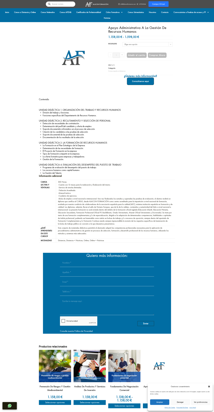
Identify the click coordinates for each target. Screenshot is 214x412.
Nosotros (152, 12)
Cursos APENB (65, 12)
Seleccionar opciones (55, 402)
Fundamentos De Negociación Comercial (124, 388)
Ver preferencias (200, 402)
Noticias (107, 18)
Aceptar (159, 402)
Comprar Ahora (157, 55)
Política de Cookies (170, 408)
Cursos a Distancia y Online (25, 12)
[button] (209, 386)
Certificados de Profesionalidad (88, 12)
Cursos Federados (48, 12)
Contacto (165, 12)
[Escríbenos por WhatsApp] (9, 406)
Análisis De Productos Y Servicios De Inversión (89, 388)
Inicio (7, 12)
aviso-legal (192, 408)
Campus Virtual (158, 4)
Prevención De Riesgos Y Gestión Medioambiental (55, 388)
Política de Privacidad (83, 331)
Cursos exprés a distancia (116, 71)
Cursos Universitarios (136, 12)
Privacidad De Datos (182, 408)
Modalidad (112, 44)
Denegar (180, 402)
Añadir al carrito (136, 55)
